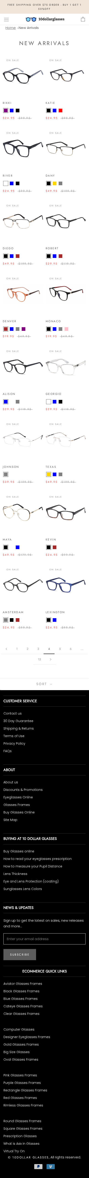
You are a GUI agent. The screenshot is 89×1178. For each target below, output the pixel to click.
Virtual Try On (14, 1151)
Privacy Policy (14, 743)
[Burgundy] (11, 402)
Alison (9, 394)
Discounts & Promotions (23, 789)
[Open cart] (83, 19)
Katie (50, 103)
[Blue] (11, 110)
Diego (8, 248)
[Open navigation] (6, 19)
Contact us (12, 713)
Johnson (11, 467)
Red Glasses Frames (20, 1098)
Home (10, 27)
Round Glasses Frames (22, 1121)
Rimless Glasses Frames (23, 1105)
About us (10, 782)
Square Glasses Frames (22, 1128)
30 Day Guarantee (18, 721)
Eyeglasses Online (18, 797)
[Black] (17, 110)
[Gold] (54, 183)
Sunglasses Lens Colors (22, 889)
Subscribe (19, 954)
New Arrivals (29, 27)
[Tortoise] (60, 547)
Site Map (10, 820)
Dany (50, 176)
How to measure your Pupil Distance (32, 866)
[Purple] (6, 110)
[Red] (60, 110)
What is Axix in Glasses (21, 1143)
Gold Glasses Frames (21, 1044)
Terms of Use (13, 736)
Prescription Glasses (20, 1136)
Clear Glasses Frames (21, 1013)
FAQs (7, 751)
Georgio (54, 394)
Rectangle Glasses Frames (25, 1090)
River (8, 176)
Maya (7, 540)
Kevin (51, 540)
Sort (42, 684)
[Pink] (66, 329)
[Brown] (17, 256)
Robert (52, 248)
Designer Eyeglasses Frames (26, 1037)
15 (39, 659)
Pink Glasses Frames (20, 1075)
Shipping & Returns (18, 728)
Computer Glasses (18, 1029)
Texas (51, 467)
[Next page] (50, 659)
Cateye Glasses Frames (23, 1006)
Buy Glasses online (18, 851)
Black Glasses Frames (21, 991)
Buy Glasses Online (19, 812)
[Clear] (6, 183)
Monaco (53, 321)
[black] (48, 547)
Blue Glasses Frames (20, 998)
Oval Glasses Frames (20, 1059)
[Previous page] (6, 649)
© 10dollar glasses (28, 1157)
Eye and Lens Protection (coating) (31, 881)
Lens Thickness (15, 874)
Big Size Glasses (16, 1052)
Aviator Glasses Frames (22, 983)
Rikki (7, 103)
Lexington (55, 612)
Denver (9, 321)
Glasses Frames (16, 804)
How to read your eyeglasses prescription (37, 858)
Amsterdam (13, 612)
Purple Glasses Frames (22, 1082)
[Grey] (60, 183)
